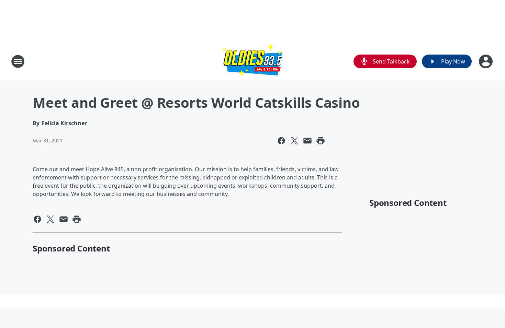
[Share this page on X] (294, 140)
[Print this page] (320, 140)
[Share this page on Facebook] (281, 140)
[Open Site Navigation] (18, 61)
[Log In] (486, 61)
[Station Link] (252, 61)
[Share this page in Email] (307, 140)
